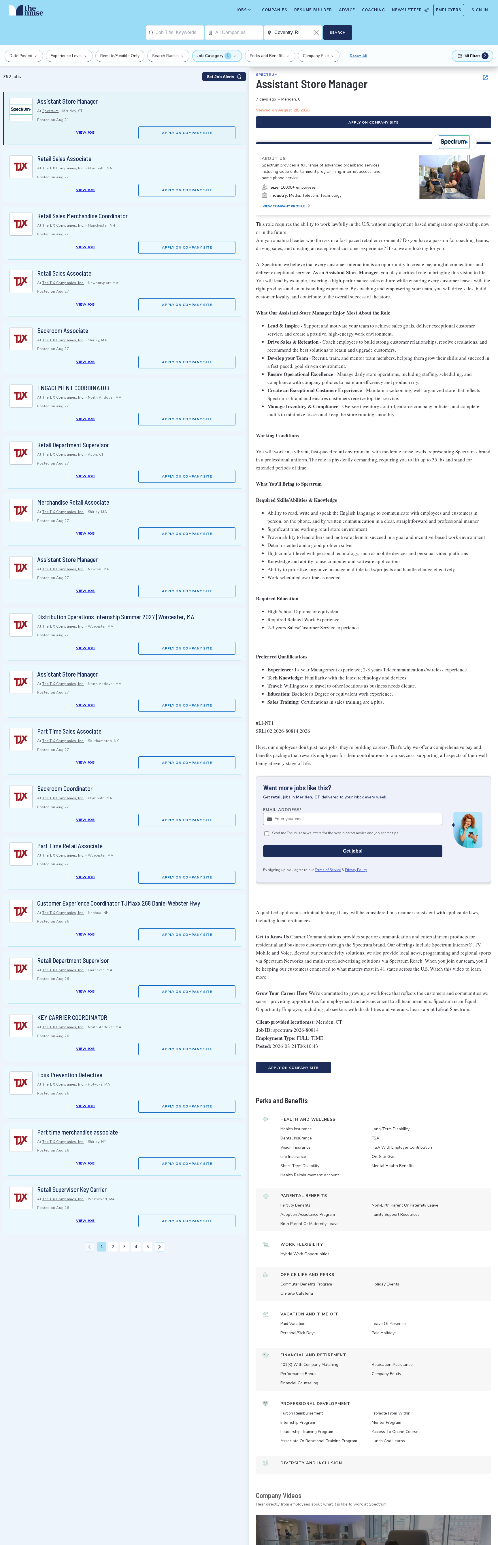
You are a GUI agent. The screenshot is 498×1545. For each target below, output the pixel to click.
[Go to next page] (159, 1246)
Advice (347, 10)
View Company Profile (284, 206)
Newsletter (407, 10)
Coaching (373, 10)
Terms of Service (328, 870)
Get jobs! (353, 851)
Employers (448, 10)
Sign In (479, 10)
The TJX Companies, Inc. (63, 168)
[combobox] (180, 32)
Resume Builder (313, 10)
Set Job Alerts (220, 76)
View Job (85, 132)
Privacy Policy (356, 870)
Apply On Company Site (187, 132)
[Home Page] (26, 11)
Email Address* (282, 810)
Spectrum (50, 111)
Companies (274, 10)
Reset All (358, 56)
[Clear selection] (317, 32)
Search (338, 32)
